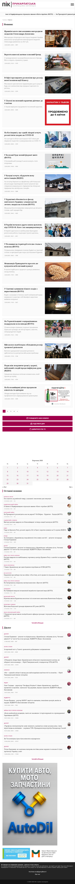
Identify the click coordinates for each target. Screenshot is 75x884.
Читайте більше (37, 623)
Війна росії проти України (12, 555)
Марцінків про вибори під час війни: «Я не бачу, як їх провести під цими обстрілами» (34, 575)
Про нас (37, 874)
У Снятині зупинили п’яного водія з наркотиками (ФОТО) (21, 290)
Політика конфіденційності (37, 872)
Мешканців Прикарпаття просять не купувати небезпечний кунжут (21, 264)
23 (17, 479)
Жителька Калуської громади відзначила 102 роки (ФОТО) (24, 606)
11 (37, 472)
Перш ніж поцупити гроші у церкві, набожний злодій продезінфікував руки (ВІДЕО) (22, 368)
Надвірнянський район (11, 504)
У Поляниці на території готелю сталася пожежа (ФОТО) (23, 245)
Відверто (7, 697)
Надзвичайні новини (10, 520)
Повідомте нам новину (39, 418)
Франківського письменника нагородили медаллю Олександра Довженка (23, 32)
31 (27, 483)
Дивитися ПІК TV (39, 429)
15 (7, 476)
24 (27, 479)
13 (57, 472)
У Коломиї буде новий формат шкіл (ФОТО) (20, 156)
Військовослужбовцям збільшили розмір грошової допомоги (23, 346)
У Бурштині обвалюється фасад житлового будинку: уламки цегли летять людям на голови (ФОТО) (20, 202)
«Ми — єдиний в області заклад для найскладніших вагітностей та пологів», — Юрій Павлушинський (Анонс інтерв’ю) (33, 674)
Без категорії (8, 573)
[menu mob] (72, 5)
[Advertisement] (16, 445)
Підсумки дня (39, 424)
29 (7, 483)
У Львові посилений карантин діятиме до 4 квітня (23, 101)
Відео (5, 528)
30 (17, 483)
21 (67, 476)
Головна (4, 20)
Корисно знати (8, 496)
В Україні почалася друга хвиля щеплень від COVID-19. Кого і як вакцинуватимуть (23, 226)
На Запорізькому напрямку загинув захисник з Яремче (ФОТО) (26, 583)
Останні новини (13, 490)
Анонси (7, 670)
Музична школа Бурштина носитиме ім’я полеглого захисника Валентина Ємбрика (33, 598)
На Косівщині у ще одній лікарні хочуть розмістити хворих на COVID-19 (22, 133)
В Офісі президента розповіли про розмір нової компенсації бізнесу (23, 79)
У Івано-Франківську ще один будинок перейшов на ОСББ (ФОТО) (27, 567)
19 (47, 476)
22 (7, 479)
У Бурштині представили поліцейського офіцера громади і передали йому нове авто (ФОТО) (33, 615)
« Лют (4, 487)
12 (47, 472)
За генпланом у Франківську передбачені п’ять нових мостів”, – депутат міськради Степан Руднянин (33, 539)
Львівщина (7, 588)
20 (57, 476)
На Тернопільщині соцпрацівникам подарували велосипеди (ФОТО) (20, 322)
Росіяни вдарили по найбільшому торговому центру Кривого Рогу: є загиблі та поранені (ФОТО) (35, 558)
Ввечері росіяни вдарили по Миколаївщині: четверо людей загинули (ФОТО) (31, 522)
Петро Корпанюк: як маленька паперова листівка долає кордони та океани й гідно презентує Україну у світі (33, 750)
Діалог (6, 545)
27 (57, 479)
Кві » (71, 487)
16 (17, 476)
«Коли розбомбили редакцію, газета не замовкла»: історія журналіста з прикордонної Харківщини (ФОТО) (34, 714)
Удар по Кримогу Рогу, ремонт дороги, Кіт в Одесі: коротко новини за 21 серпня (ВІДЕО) (35, 530)
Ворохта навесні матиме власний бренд (22, 54)
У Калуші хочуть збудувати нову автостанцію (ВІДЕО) (19, 176)
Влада (6, 536)
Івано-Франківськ (9, 565)
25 (37, 479)
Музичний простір (9, 596)
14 (67, 472)
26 (47, 479)
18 (37, 476)
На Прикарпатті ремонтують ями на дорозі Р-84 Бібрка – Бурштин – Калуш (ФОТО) (33, 514)
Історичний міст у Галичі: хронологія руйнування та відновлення (27, 649)
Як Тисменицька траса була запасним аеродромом (22, 739)
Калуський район (9, 512)
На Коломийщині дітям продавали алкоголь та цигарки (20, 388)
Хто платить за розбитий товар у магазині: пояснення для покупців (27, 498)
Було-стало (8, 646)
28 (67, 479)
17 (27, 476)
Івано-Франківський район (12, 612)
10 (27, 472)
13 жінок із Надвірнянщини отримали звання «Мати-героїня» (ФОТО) (28, 506)
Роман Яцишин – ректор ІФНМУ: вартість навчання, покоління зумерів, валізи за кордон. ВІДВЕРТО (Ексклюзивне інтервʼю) (32, 701)
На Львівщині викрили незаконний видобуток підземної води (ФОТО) (28, 591)
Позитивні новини (9, 604)
